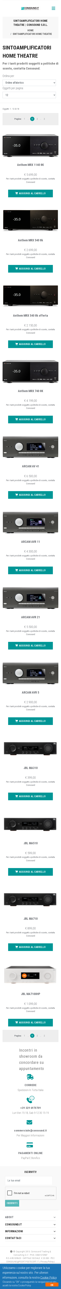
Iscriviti (12, 1203)
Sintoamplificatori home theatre (32, 34)
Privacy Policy (47, 1261)
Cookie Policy (48, 1277)
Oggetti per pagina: (13, 88)
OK (51, 1285)
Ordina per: (9, 76)
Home (30, 30)
